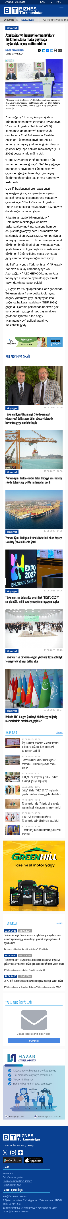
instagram (12, 1152)
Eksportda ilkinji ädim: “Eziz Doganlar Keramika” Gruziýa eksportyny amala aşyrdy (38, 764)
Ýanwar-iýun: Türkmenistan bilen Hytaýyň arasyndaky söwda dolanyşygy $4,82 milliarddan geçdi (33, 480)
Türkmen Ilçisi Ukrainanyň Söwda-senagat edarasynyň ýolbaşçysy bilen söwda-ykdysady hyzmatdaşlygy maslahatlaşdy (29, 418)
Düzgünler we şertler (13, 1177)
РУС (58, 2)
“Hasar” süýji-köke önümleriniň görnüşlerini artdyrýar (41, 832)
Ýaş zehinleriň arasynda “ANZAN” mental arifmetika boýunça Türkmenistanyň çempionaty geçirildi (40, 747)
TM (51, 2)
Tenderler (11, 923)
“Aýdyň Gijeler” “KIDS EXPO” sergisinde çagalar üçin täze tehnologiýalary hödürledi (41, 792)
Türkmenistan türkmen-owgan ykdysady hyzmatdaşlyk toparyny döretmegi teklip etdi (33, 659)
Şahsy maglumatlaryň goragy (17, 1181)
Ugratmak (34, 1040)
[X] (39, 50)
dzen (20, 1152)
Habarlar (11, 732)
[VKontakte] (47, 50)
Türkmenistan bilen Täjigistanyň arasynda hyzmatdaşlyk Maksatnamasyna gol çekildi (41, 805)
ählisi (59, 732)
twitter (5, 1152)
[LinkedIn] (43, 50)
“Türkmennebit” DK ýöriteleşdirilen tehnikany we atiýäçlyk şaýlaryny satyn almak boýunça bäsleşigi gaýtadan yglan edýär (34, 962)
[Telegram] (51, 50)
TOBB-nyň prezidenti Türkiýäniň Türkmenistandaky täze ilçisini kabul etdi (40, 819)
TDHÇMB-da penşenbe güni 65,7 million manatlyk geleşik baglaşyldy (40, 779)
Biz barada (8, 1173)
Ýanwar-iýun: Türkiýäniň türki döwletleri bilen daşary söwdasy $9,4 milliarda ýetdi (33, 540)
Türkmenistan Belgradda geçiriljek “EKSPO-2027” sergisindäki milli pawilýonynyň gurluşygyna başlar (32, 599)
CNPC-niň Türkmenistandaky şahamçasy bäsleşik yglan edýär (33, 980)
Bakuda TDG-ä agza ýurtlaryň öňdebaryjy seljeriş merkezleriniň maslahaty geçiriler (31, 719)
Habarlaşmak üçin (12, 1185)
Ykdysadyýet (12, 27)
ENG (42, 2)
